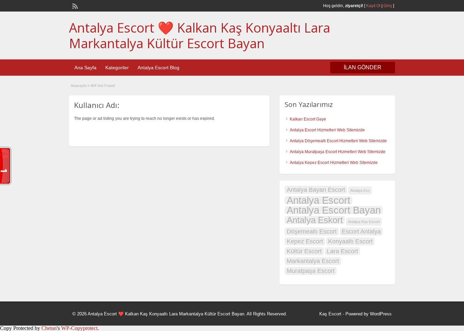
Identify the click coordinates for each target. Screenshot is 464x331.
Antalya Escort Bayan (334, 210)
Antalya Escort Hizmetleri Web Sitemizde (327, 130)
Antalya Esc (360, 190)
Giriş (387, 5)
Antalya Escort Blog (158, 67)
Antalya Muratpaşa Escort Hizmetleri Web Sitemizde (338, 151)
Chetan (49, 328)
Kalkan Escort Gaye (308, 119)
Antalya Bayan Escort (316, 189)
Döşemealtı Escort (312, 231)
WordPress (381, 313)
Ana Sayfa (85, 67)
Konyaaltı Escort (350, 241)
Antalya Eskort (315, 220)
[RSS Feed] (74, 5)
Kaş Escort (330, 313)
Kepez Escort (305, 241)
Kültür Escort (304, 251)
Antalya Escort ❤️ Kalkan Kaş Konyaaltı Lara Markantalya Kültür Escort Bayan (199, 35)
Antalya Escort (318, 200)
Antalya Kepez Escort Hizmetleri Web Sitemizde (334, 162)
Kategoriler (117, 67)
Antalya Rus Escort (364, 222)
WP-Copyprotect (79, 328)
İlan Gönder (362, 67)
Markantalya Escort (313, 261)
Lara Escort (342, 251)
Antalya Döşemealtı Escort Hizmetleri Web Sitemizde (338, 141)
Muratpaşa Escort (311, 271)
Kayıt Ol (373, 5)
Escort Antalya (361, 231)
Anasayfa (78, 86)
